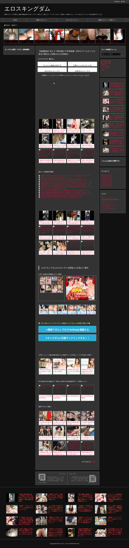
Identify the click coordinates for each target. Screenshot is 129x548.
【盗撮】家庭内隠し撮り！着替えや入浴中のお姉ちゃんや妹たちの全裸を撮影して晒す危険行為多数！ (116, 85)
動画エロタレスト (108, 201)
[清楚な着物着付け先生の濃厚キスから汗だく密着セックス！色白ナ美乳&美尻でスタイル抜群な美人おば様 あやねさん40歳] (42, 288)
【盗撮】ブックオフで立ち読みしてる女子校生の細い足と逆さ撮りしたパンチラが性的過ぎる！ (85, 520)
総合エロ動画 (105, 66)
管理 (102, 69)
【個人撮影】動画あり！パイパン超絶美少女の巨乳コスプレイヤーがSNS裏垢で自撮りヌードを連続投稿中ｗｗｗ (85, 497)
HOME (8, 25)
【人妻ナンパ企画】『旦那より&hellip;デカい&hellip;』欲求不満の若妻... (59, 198)
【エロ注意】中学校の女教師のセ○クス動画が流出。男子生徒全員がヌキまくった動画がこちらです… (116, 109)
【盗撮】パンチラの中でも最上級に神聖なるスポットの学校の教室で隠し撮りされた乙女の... (64, 186)
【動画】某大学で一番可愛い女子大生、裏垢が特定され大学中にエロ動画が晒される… (116, 93)
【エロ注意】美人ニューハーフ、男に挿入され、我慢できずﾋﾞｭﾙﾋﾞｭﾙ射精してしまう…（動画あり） (116, 150)
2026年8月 (106, 175)
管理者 (93, 462)
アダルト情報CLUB (108, 208)
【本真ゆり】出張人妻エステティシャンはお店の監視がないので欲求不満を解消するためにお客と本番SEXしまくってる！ (55, 532)
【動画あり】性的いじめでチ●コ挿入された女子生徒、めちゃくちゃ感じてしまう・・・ (116, 125)
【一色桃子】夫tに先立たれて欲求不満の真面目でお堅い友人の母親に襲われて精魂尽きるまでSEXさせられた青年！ (26, 521)
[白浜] (48, 288)
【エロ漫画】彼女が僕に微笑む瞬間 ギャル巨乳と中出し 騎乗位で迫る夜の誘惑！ (61, 179)
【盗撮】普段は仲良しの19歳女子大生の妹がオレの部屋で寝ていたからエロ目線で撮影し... (64, 185)
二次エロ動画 (105, 68)
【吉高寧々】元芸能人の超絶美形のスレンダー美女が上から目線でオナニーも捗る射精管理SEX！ (85, 508)
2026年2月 (106, 186)
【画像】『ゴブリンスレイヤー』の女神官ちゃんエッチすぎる (26, 507)
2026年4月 (106, 182)
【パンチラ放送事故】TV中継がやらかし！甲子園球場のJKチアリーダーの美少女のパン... (63, 190)
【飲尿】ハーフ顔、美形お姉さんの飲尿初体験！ (53, 177)
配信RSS (104, 64)
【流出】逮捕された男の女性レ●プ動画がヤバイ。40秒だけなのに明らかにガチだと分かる (116, 133)
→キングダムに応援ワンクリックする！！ (67, 338)
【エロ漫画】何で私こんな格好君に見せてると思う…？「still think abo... (59, 196)
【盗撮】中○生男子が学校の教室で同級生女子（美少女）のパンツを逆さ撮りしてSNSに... (64, 192)
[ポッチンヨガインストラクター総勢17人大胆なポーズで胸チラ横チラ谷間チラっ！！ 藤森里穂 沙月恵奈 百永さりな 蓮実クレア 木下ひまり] (60, 288)
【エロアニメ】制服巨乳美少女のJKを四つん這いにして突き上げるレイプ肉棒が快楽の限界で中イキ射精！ (116, 101)
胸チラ (15, 25)
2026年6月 (106, 179)
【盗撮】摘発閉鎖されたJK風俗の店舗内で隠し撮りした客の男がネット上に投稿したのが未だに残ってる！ (116, 142)
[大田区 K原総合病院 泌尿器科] (54, 280)
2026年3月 (106, 184)
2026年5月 (106, 180)
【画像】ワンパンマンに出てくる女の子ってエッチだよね (114, 519)
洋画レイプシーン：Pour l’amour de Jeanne (52, 188)
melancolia (106, 206)
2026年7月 (106, 177)
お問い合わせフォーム (108, 198)
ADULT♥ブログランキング (111, 205)
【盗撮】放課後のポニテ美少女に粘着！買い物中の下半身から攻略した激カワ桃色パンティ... (64, 183)
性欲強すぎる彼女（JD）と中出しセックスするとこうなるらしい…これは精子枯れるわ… (63, 175)
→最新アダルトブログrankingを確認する (67, 329)
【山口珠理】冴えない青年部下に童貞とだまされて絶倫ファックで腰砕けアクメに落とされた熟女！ (114, 532)
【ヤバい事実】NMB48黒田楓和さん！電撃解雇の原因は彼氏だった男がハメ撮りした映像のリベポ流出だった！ (116, 117)
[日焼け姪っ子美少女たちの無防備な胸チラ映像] (60, 280)
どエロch (105, 210)
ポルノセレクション (109, 203)
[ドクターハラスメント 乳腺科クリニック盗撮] (42, 280)
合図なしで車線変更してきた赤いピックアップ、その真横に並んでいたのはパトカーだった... (64, 194)
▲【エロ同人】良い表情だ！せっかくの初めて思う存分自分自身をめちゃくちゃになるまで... (64, 181)
